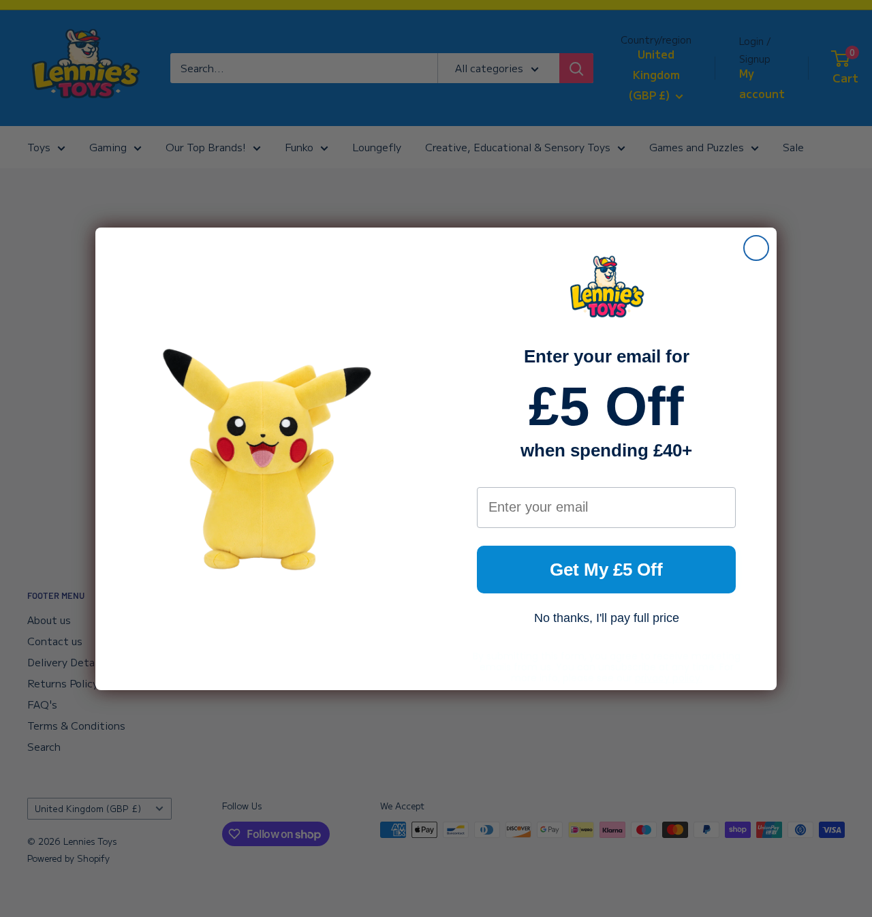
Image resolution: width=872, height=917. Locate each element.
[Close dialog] (756, 248)
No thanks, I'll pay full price (606, 618)
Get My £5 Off (606, 569)
